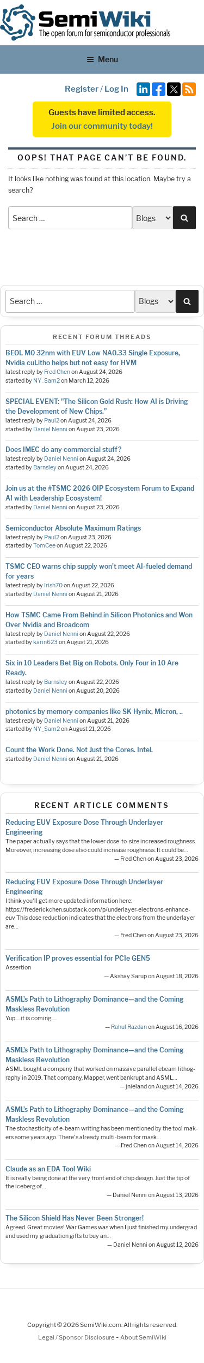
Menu (108, 59)
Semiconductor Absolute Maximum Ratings (73, 528)
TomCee (44, 545)
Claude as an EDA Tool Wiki (48, 1169)
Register (81, 89)
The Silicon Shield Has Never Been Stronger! (74, 1218)
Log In (116, 89)
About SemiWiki (143, 1337)
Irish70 (53, 585)
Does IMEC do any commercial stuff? (63, 449)
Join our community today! (102, 126)
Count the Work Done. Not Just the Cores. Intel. (79, 750)
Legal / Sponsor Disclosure (77, 1337)
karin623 (45, 642)
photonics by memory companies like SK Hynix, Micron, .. (94, 711)
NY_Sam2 (46, 380)
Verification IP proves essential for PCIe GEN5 (77, 958)
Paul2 (51, 420)
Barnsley (45, 467)
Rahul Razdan (129, 1027)
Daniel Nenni (50, 429)
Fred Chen (57, 372)
